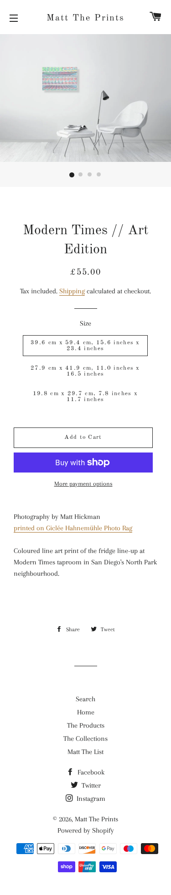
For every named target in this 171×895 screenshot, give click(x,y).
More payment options (83, 483)
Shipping (72, 291)
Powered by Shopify (85, 830)
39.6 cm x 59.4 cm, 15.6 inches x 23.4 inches (85, 346)
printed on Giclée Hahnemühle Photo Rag (73, 528)
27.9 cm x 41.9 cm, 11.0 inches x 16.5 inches (85, 371)
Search (85, 699)
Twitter (90, 785)
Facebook (90, 772)
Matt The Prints (85, 18)
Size (85, 323)
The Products (85, 725)
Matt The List (85, 752)
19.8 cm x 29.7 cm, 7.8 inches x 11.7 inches (85, 396)
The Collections (85, 738)
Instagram (90, 798)
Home (85, 712)
